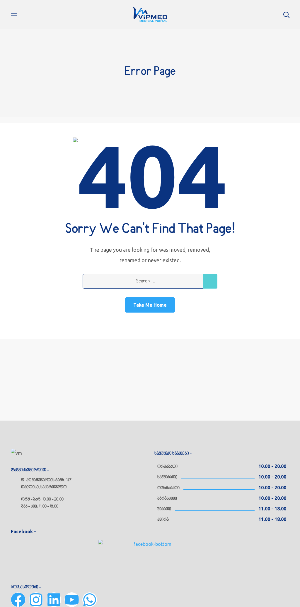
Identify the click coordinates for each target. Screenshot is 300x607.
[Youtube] (71, 599)
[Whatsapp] (89, 599)
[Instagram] (36, 599)
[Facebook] (18, 599)
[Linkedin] (54, 599)
